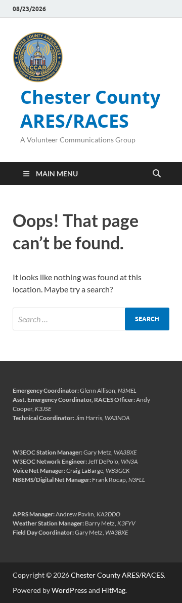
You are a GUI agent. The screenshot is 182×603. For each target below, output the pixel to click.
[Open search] (156, 173)
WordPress (69, 590)
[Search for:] (91, 319)
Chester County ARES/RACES (90, 109)
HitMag (113, 590)
